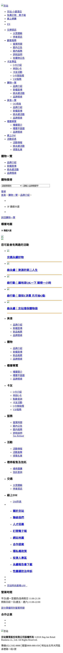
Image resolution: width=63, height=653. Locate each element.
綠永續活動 (19, 93)
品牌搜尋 (17, 97)
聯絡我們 (18, 517)
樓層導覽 (11, 121)
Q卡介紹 (17, 65)
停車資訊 (17, 37)
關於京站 (18, 510)
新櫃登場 (17, 89)
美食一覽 (11, 100)
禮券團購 (17, 468)
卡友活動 (17, 72)
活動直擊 (17, 452)
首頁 (3, 195)
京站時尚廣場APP (17, 585)
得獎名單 (17, 149)
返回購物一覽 (8, 217)
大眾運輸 (17, 33)
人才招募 (18, 524)
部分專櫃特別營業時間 (13, 608)
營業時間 (17, 44)
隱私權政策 (20, 551)
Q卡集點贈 (18, 75)
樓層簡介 (17, 125)
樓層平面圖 (19, 128)
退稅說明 (17, 54)
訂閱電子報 (20, 531)
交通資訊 (11, 30)
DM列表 (17, 501)
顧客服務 (11, 40)
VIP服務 (17, 79)
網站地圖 (18, 537)
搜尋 (3, 191)
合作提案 (18, 544)
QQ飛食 (17, 104)
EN (8, 24)
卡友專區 (11, 61)
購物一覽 (11, 82)
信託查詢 (17, 472)
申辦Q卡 (17, 68)
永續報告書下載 (22, 564)
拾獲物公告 (19, 58)
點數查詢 (17, 399)
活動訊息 (11, 139)
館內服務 (17, 51)
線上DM (11, 135)
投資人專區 (20, 557)
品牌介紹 (17, 86)
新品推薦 (17, 332)
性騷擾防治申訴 (22, 571)
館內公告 (17, 47)
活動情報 (17, 142)
